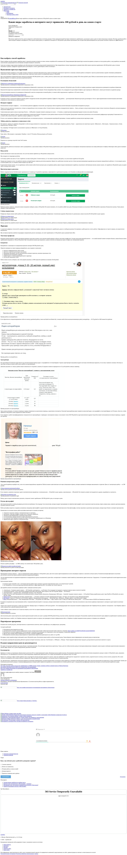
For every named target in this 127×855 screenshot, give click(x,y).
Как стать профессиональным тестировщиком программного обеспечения (19, 668)
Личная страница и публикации (9, 680)
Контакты (6, 846)
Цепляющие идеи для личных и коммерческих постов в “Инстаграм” (21, 785)
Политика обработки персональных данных (27, 853)
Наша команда (7, 844)
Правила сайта (7, 848)
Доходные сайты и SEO (12, 14)
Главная (10, 18)
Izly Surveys (6, 598)
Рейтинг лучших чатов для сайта (13, 713)
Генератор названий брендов (9, 2)
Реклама (6, 847)
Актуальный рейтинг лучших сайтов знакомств (20, 716)
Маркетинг (6, 10)
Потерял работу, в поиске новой (10, 769)
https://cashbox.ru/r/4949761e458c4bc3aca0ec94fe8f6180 (81, 630)
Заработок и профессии (9, 9)
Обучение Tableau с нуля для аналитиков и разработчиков (25, 718)
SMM (7, 12)
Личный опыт (7, 6)
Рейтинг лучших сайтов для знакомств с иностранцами (30, 717)
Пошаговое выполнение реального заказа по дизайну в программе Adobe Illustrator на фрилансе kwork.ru (40, 714)
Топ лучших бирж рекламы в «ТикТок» (27, 700)
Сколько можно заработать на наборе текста (15, 782)
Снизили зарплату (6, 764)
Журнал (14, 18)
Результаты (122, 776)
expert (3, 834)
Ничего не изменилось (7, 766)
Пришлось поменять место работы (10, 773)
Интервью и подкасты (9, 8)
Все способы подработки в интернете (23, 721)
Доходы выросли (6, 771)
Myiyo (5, 599)
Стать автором (4, 682)
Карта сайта (6, 850)
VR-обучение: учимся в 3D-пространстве (19, 720)
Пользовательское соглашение (8, 853)
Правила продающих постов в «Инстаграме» (15, 786)
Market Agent (7, 596)
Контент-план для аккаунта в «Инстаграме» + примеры (17, 783)
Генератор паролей (23, 2)
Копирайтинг (9, 13)
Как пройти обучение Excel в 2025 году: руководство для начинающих (18, 667)
